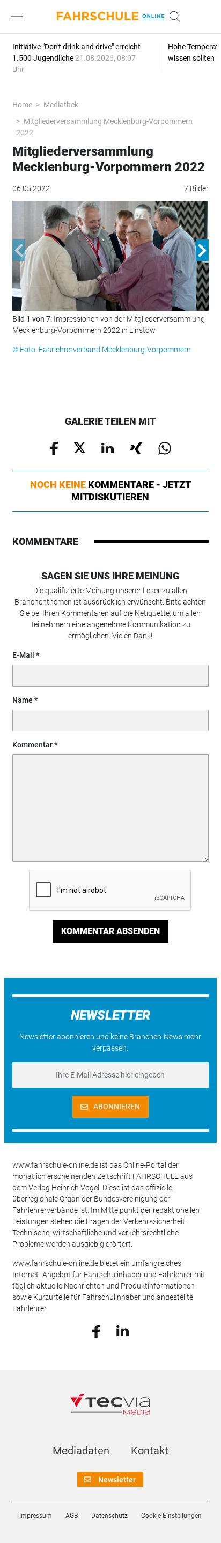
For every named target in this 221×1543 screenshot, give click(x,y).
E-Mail (23, 655)
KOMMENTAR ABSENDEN (110, 931)
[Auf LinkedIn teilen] (107, 447)
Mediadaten (81, 1450)
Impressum (35, 1515)
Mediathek (60, 104)
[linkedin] (122, 1330)
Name (22, 700)
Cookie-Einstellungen (171, 1515)
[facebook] (96, 1330)
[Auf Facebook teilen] (54, 447)
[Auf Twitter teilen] (79, 447)
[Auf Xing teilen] (136, 447)
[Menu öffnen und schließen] (19, 16)
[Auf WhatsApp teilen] (164, 447)
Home (22, 104)
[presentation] (18, 250)
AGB (71, 1515)
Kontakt (149, 1450)
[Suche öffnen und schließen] (172, 17)
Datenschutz (109, 1515)
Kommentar (32, 744)
